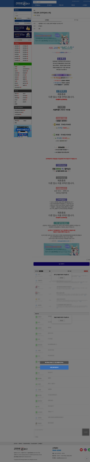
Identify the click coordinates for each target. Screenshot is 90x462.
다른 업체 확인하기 (54, 367)
